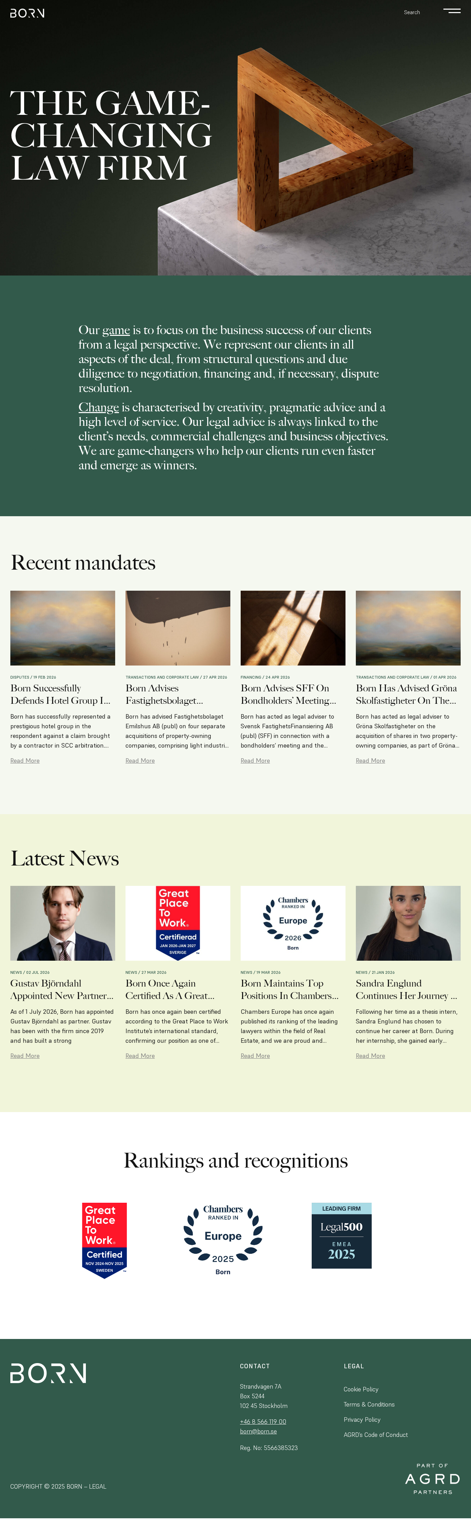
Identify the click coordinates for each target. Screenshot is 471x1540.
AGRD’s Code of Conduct (376, 1435)
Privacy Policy (362, 1419)
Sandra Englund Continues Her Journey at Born (408, 989)
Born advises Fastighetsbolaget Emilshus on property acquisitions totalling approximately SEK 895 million (173, 694)
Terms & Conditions (369, 1404)
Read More (25, 760)
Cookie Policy (361, 1389)
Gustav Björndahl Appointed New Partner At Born (58, 989)
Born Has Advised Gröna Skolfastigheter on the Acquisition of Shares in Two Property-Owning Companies (406, 694)
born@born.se (258, 1431)
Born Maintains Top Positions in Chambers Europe (286, 989)
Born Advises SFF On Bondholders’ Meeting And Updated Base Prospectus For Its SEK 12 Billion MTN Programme (293, 694)
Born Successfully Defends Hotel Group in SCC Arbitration (59, 694)
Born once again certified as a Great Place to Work (167, 989)
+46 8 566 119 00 (263, 1422)
